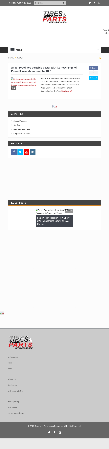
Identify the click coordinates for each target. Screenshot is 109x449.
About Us (12, 379)
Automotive (13, 357)
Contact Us (12, 385)
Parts (10, 369)
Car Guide (17, 125)
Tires (10, 363)
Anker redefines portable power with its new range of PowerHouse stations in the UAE (44, 69)
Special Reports (20, 121)
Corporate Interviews (21, 133)
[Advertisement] (54, 178)
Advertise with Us (15, 391)
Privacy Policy (13, 401)
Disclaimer (12, 407)
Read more (66, 91)
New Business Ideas (21, 129)
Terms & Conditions (16, 413)
